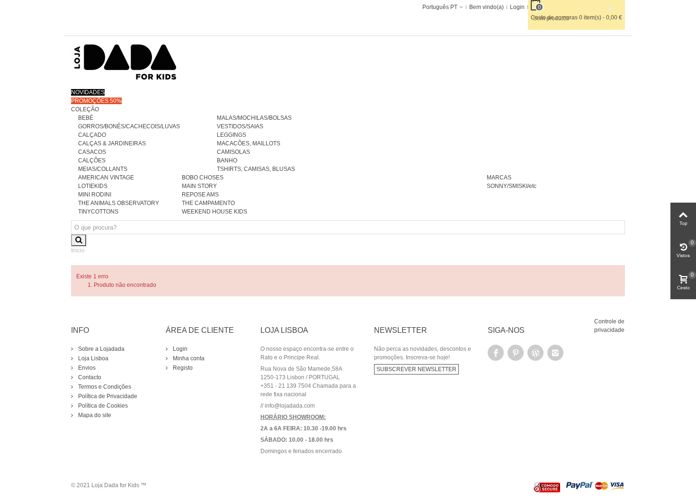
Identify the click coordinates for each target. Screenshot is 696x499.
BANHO (227, 160)
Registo (182, 368)
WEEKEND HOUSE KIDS (214, 211)
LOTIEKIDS (92, 186)
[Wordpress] (535, 353)
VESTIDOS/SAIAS (240, 126)
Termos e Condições (104, 386)
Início (78, 250)
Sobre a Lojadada (101, 349)
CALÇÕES (92, 160)
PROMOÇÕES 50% (96, 101)
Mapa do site (94, 415)
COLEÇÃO (85, 109)
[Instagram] (555, 353)
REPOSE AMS (200, 194)
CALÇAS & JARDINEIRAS (112, 143)
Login (179, 349)
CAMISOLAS (233, 152)
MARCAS (499, 177)
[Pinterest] (516, 353)
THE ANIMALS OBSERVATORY (118, 203)
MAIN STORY (199, 186)
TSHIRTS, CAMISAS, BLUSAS (256, 169)
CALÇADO (92, 135)
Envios (86, 368)
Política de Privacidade (107, 396)
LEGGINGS (231, 135)
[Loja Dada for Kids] (125, 61)
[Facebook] (496, 353)
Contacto (89, 377)
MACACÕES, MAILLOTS (248, 143)
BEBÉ (85, 118)
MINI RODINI (94, 194)
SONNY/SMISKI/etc (511, 186)
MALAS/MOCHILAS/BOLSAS (254, 118)
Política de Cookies (102, 405)
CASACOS (92, 152)
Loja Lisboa (92, 358)
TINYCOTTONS (98, 211)
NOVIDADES (88, 92)
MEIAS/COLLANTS (102, 169)
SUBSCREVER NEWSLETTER (416, 369)
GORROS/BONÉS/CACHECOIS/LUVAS (129, 126)
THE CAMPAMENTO (208, 203)
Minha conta (188, 358)
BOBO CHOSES (202, 177)
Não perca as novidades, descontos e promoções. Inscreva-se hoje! (422, 353)
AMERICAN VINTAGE (106, 177)
